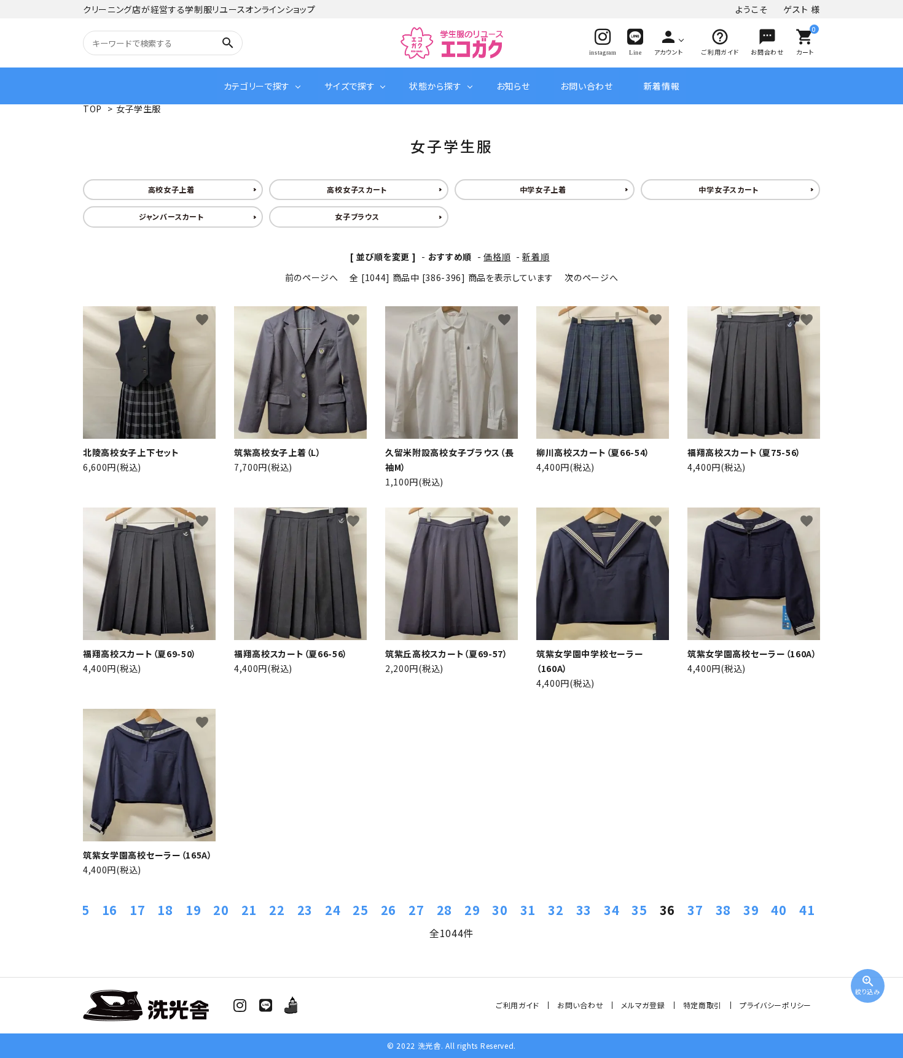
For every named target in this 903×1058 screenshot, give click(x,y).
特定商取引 (702, 1005)
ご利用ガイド (517, 1005)
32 (555, 910)
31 (528, 910)
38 (723, 910)
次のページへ (591, 277)
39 (751, 910)
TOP (92, 108)
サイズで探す (349, 86)
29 (472, 910)
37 (695, 910)
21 (249, 910)
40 (778, 910)
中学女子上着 (543, 189)
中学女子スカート (728, 189)
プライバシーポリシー (775, 1005)
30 (499, 910)
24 (332, 910)
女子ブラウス (357, 216)
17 (137, 910)
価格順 (496, 256)
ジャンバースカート (171, 216)
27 (416, 910)
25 (360, 910)
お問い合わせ (586, 86)
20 (221, 910)
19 (193, 910)
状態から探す (435, 86)
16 (109, 910)
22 (276, 910)
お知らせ (513, 86)
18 (165, 910)
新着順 (535, 256)
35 (639, 910)
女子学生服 (139, 108)
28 (444, 910)
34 (611, 910)
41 (807, 910)
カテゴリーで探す (257, 86)
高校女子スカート (357, 189)
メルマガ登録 (643, 1005)
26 (388, 910)
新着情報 (662, 86)
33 (584, 910)
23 (305, 910)
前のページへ (311, 277)
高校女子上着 (171, 189)
